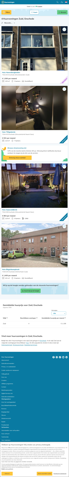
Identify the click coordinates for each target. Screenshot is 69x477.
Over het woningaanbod (8, 402)
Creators (3, 380)
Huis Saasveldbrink (9, 210)
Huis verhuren (5, 433)
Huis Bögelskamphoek (10, 269)
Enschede (43, 341)
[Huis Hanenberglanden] (34, 48)
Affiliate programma (7, 383)
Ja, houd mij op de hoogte (30, 291)
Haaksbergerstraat (30, 345)
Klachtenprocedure (6, 390)
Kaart (35, 12)
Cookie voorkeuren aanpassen (10, 370)
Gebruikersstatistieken (7, 396)
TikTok (60, 357)
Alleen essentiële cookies (44, 473)
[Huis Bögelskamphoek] (34, 245)
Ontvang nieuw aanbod (17, 158)
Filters (8, 12)
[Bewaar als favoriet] (64, 29)
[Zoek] (57, 2)
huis (27, 343)
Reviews (3, 408)
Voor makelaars (5, 440)
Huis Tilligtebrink (8, 132)
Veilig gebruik (5, 374)
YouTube (63, 357)
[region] (34, 459)
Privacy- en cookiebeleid (8, 366)
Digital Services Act (7, 393)
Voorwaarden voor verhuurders (10, 430)
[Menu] (62, 2)
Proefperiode (5, 425)
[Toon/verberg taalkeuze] (66, 2)
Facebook (53, 357)
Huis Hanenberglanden (11, 72)
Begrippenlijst (5, 412)
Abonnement (5, 360)
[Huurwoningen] (7, 2)
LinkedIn (66, 357)
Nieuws (3, 415)
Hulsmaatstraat (6, 345)
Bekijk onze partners (7, 469)
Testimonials (5, 437)
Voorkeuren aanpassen (59, 473)
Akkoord (7, 473)
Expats (3, 421)
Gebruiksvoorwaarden (7, 363)
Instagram (57, 357)
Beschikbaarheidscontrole (8, 405)
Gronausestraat (18, 345)
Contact (3, 387)
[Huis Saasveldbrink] (34, 185)
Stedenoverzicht (6, 418)
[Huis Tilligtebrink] (34, 108)
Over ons (4, 377)
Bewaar (63, 12)
